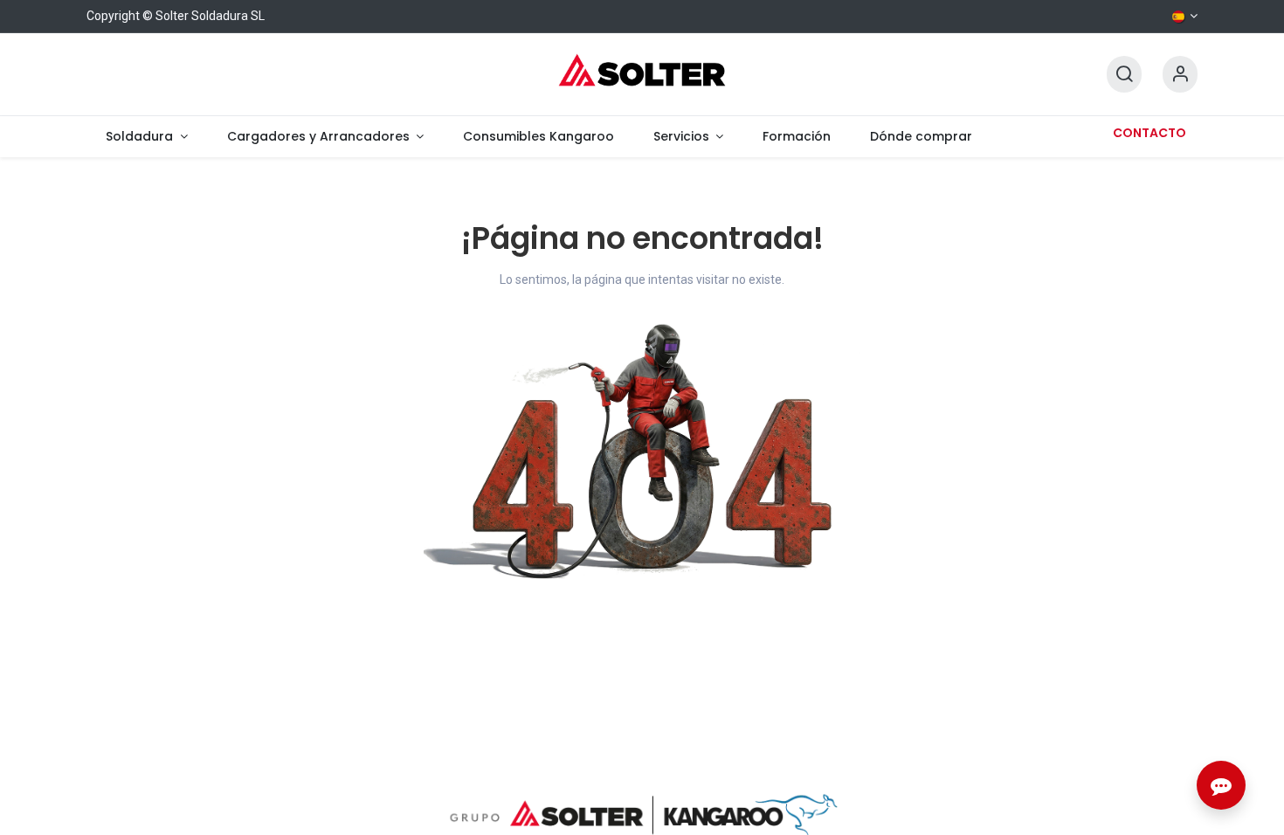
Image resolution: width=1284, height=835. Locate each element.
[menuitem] (146, 136)
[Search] (1124, 74)
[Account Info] (1180, 74)
